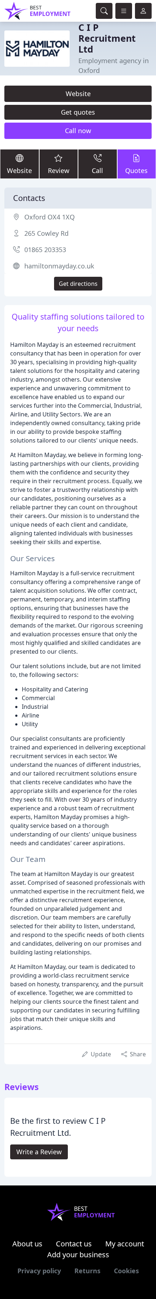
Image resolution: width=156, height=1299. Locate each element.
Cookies (126, 1270)
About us (27, 1244)
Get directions (78, 284)
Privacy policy (39, 1270)
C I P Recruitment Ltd (107, 38)
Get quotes (78, 112)
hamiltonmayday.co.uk (59, 266)
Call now (78, 130)
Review (58, 170)
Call (97, 170)
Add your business (78, 1254)
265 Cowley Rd (46, 233)
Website (78, 93)
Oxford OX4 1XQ (49, 217)
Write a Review (39, 1151)
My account (124, 1244)
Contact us (74, 1244)
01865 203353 (45, 249)
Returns (87, 1270)
